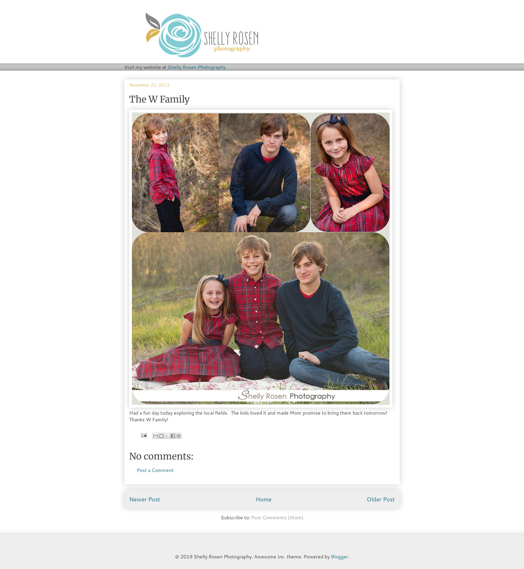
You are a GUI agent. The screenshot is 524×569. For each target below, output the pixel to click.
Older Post (381, 499)
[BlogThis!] (161, 436)
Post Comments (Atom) (277, 517)
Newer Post (144, 499)
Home (263, 499)
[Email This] (156, 436)
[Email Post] (143, 434)
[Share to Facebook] (173, 436)
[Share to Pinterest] (179, 436)
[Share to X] (167, 436)
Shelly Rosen (197, 66)
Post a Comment (155, 469)
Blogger (339, 556)
